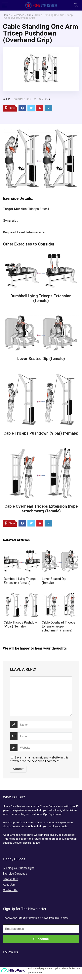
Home (6, 14)
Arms (30, 14)
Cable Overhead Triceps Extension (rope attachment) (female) (41, 508)
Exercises (18, 14)
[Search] (76, 5)
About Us (9, 884)
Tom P (6, 99)
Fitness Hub (10, 879)
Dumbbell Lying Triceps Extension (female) (41, 298)
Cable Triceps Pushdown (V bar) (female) (41, 433)
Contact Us (10, 890)
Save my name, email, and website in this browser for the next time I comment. (39, 759)
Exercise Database (15, 873)
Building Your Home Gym (18, 868)
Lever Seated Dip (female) (41, 358)
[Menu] (5, 5)
